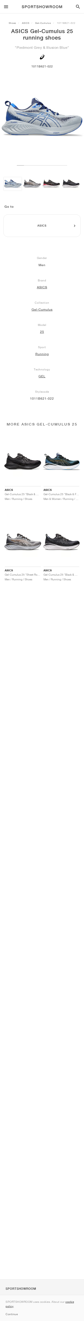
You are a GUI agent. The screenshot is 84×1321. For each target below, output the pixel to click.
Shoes (12, 23)
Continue (12, 1314)
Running (42, 354)
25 (42, 332)
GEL (42, 376)
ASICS (25, 23)
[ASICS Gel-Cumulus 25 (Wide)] (32, 184)
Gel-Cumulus (43, 23)
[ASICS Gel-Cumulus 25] (12, 184)
